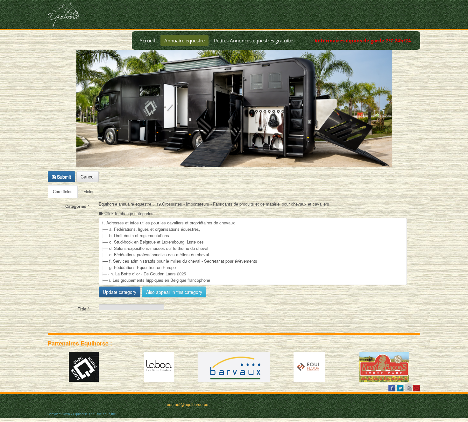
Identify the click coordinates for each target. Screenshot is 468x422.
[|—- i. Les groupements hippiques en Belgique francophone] (253, 280)
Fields (89, 191)
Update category (119, 292)
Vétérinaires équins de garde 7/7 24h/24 (363, 40)
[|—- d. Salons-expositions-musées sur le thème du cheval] (253, 248)
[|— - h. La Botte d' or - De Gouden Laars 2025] (253, 274)
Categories (77, 206)
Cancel (88, 176)
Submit (63, 176)
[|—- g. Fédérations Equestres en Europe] (253, 267)
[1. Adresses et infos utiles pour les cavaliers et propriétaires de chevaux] (253, 223)
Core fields (63, 191)
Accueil (147, 40)
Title (83, 309)
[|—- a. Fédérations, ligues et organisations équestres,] (253, 229)
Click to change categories (128, 213)
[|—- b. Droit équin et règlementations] (253, 235)
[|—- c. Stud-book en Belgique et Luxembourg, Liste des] (253, 242)
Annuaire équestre (184, 40)
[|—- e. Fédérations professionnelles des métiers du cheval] (253, 254)
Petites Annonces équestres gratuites (254, 40)
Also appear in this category (174, 292)
